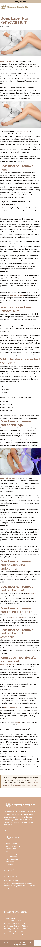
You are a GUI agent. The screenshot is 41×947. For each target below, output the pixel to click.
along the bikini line (17, 617)
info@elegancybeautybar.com (20, 883)
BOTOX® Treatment (13, 856)
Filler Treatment (12, 859)
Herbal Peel (10, 862)
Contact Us (10, 864)
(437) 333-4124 (20, 2)
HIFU (7, 851)
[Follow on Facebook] (5, 830)
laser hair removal (22, 131)
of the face (31, 593)
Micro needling (11, 854)
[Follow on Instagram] (9, 830)
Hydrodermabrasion (13, 843)
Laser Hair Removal (13, 846)
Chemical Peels (11, 849)
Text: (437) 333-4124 (12, 880)
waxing (18, 722)
